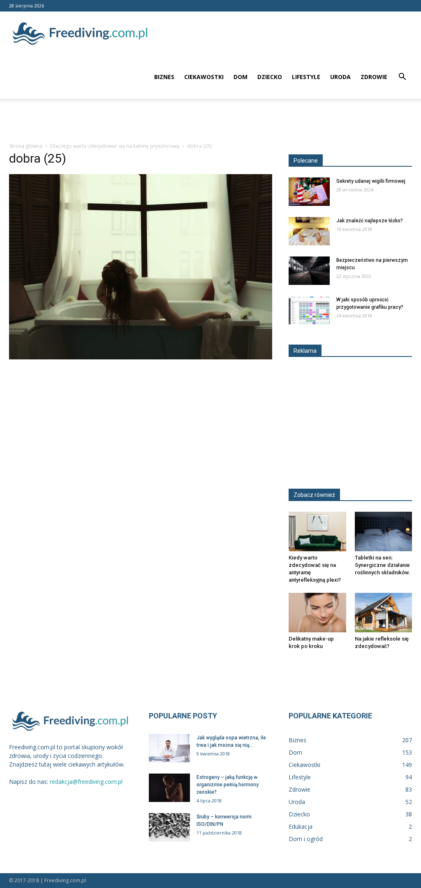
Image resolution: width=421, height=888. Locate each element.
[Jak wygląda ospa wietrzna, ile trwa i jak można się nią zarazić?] (169, 748)
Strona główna (25, 145)
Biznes (164, 77)
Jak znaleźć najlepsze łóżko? (369, 221)
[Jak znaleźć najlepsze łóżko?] (309, 231)
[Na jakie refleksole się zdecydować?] (383, 612)
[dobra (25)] (140, 357)
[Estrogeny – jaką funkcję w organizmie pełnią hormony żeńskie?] (169, 788)
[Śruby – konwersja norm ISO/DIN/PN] (169, 827)
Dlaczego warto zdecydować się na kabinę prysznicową (114, 145)
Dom (241, 77)
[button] (402, 78)
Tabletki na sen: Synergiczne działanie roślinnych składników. (382, 565)
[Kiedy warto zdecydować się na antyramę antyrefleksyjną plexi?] (317, 531)
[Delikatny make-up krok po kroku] (317, 612)
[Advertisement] (210, 121)
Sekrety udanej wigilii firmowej (370, 181)
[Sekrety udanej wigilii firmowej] (309, 191)
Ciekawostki (204, 77)
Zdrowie (374, 77)
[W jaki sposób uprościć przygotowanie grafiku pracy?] (309, 310)
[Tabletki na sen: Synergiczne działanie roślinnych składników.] (383, 531)
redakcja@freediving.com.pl (86, 781)
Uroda (340, 77)
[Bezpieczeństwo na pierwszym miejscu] (309, 270)
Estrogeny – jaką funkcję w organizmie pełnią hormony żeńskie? (228, 784)
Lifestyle (306, 77)
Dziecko (269, 77)
